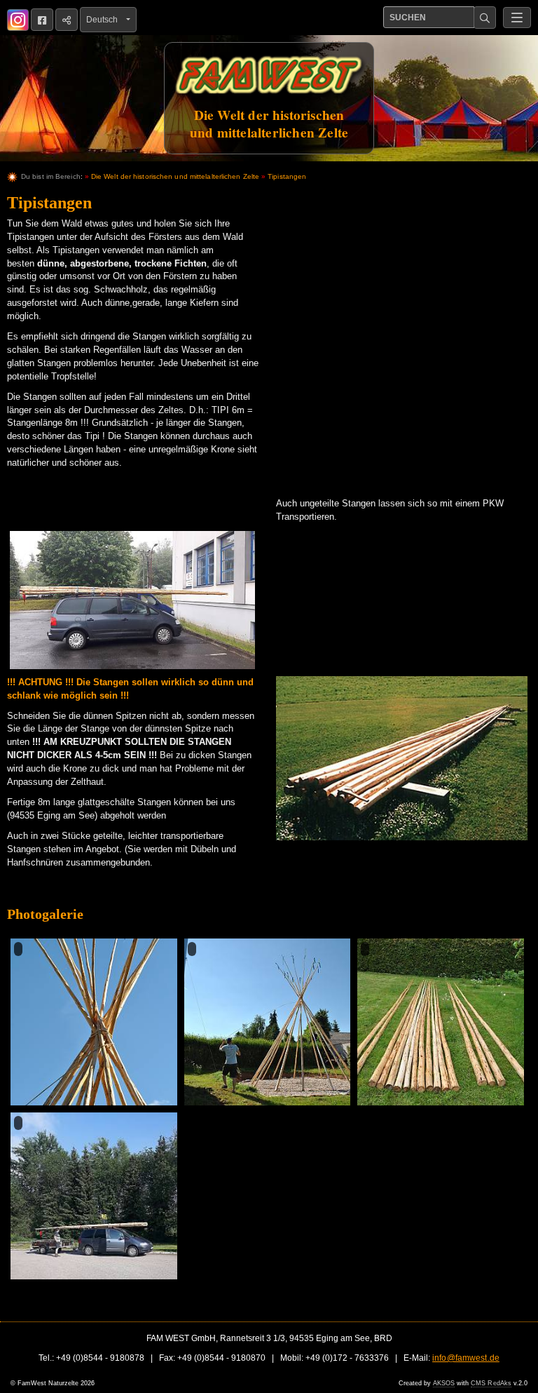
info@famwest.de (465, 1358)
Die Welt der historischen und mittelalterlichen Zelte (175, 176)
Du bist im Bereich (51, 176)
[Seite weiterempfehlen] (66, 19)
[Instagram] (18, 20)
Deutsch (105, 20)
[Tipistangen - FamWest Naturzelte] (132, 600)
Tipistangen (287, 176)
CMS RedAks (491, 1383)
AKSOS (444, 1383)
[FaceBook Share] (42, 19)
